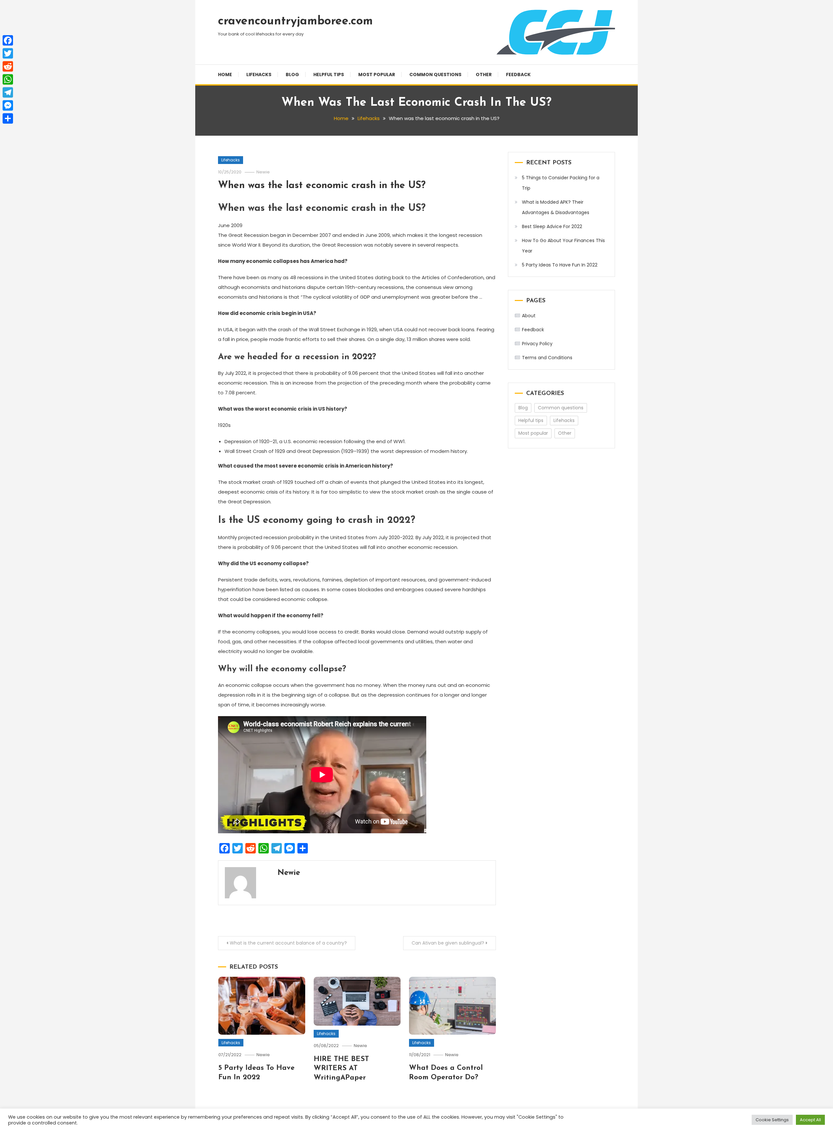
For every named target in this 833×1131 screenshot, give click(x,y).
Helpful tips (328, 74)
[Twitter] (7, 53)
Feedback (518, 74)
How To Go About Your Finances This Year (563, 245)
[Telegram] (7, 92)
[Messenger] (7, 105)
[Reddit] (7, 66)
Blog (292, 74)
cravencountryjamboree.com (295, 21)
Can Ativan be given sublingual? (448, 943)
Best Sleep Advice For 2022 (552, 226)
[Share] (7, 118)
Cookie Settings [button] (772, 1120)
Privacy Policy (537, 343)
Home (225, 74)
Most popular (376, 74)
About (529, 315)
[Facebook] (7, 40)
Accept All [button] (810, 1120)
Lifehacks (258, 74)
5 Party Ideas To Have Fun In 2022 (559, 265)
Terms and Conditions (547, 357)
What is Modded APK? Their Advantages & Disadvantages (555, 207)
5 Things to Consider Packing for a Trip (560, 182)
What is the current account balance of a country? (288, 943)
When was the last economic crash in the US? (322, 186)
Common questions (435, 74)
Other (484, 74)
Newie (263, 172)
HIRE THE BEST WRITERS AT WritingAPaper (341, 1069)
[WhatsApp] (7, 79)
